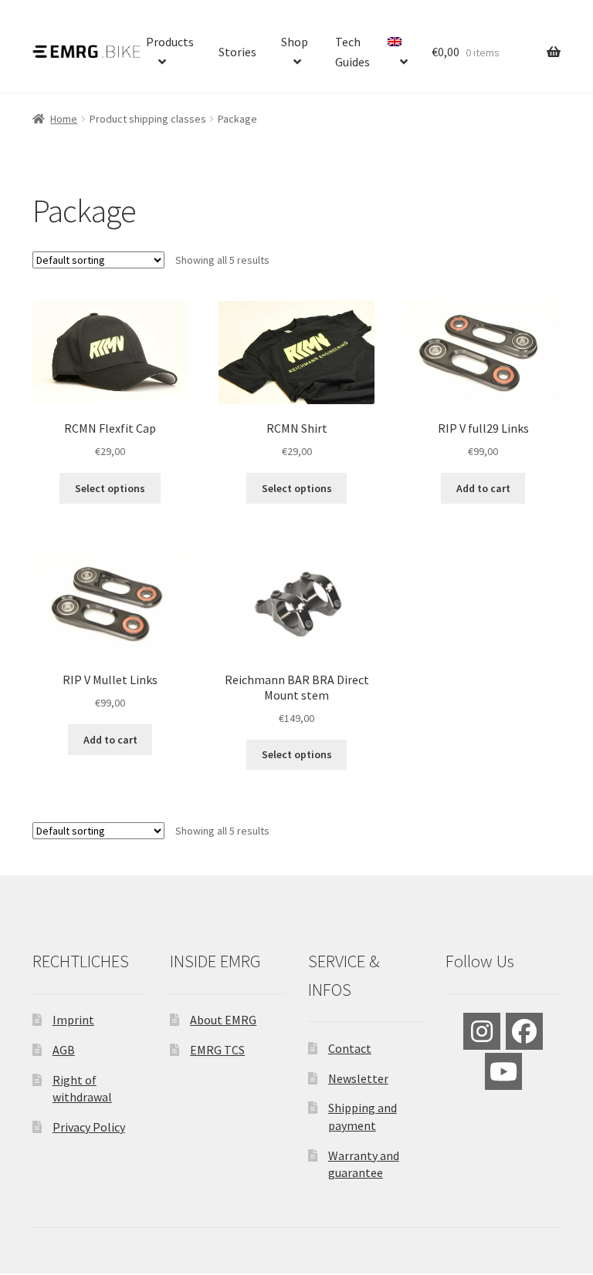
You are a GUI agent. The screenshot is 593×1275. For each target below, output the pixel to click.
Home (63, 119)
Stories (237, 51)
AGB (64, 1049)
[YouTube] (503, 1071)
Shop (294, 41)
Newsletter (358, 1078)
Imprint (73, 1019)
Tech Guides (352, 51)
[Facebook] (524, 1031)
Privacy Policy (89, 1127)
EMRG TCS (217, 1049)
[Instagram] (481, 1031)
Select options (110, 488)
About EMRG (223, 1019)
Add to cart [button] (483, 488)
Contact (349, 1048)
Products (170, 41)
